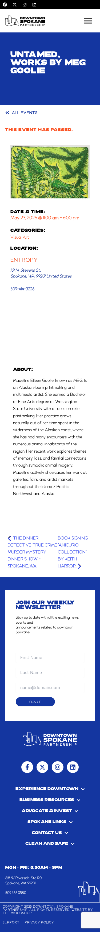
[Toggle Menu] (88, 20)
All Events (25, 112)
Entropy (24, 260)
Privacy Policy (39, 922)
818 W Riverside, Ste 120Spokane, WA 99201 (23, 880)
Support (11, 922)
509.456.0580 (15, 892)
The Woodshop (17, 913)
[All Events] (7, 112)
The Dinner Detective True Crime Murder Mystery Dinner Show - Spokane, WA (32, 552)
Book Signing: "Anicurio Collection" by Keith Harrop (73, 552)
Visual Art (19, 237)
